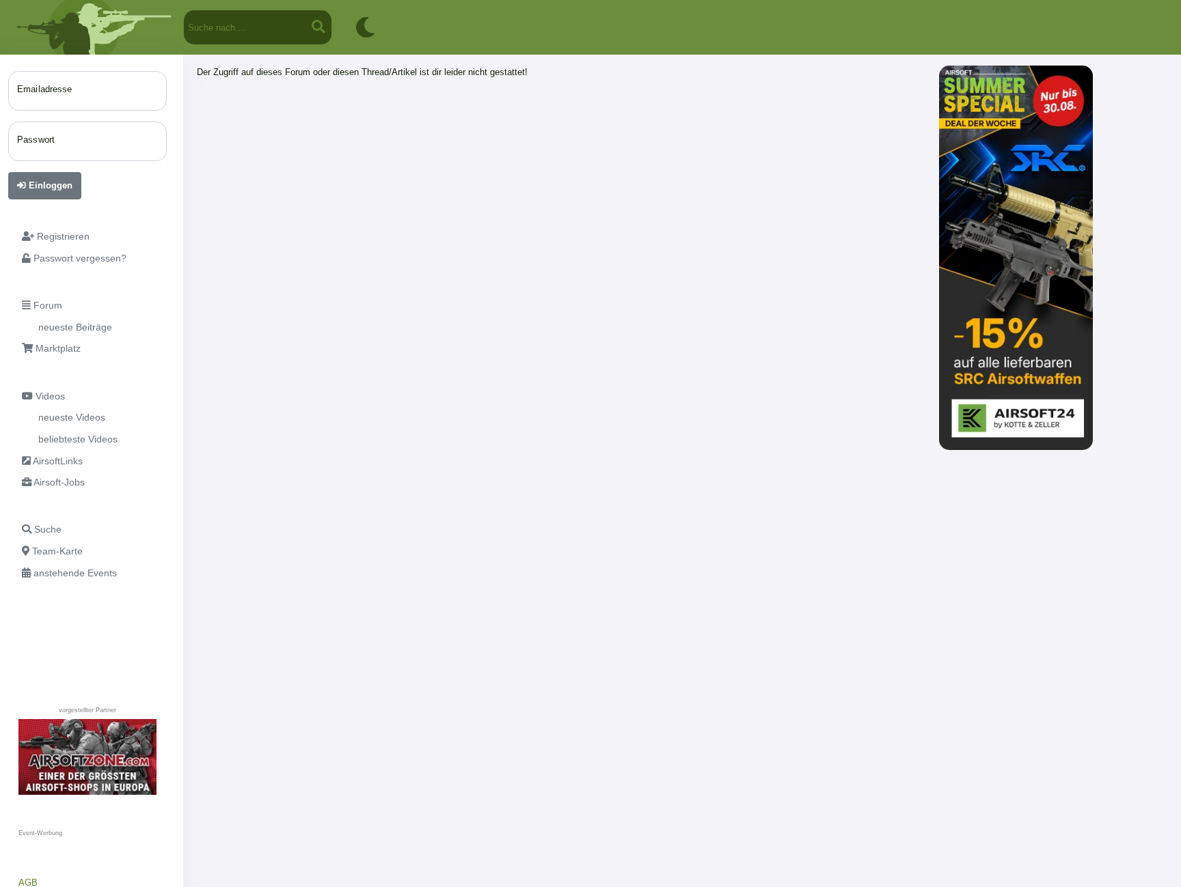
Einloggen (49, 185)
